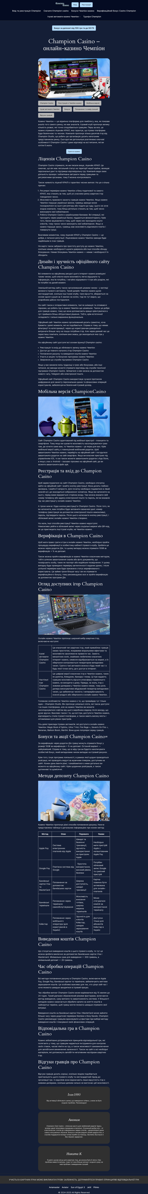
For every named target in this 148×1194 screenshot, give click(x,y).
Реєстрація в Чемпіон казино (70, 103)
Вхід (75, 5)
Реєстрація (86, 5)
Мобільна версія (92, 103)
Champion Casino (46, 103)
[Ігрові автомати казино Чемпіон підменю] (79, 16)
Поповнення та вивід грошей (86, 109)
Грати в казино (74, 151)
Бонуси (67, 109)
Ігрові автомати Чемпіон (49, 109)
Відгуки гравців (46, 115)
